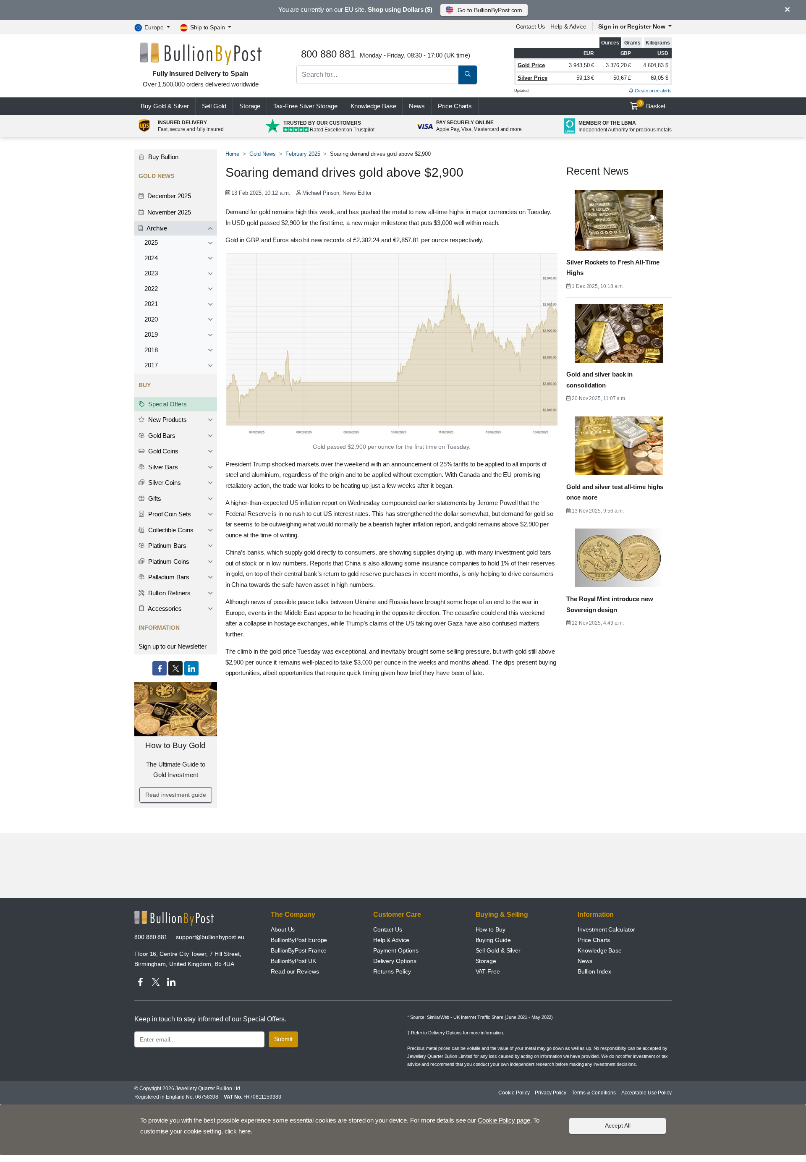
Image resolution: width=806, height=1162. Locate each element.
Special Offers (167, 404)
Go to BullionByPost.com (490, 10)
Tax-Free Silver (305, 106)
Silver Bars (162, 467)
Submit (283, 1039)
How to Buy (490, 929)
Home (232, 154)
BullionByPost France (299, 950)
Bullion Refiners (169, 593)
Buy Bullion (162, 156)
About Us (283, 929)
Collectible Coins (170, 530)
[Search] (467, 74)
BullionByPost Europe (299, 940)
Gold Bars (161, 435)
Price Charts (594, 940)
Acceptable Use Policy (646, 1093)
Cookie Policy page (504, 1120)
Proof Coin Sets (169, 514)
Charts (455, 106)
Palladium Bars (168, 577)
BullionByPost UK (293, 961)
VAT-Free (488, 971)
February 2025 (302, 154)
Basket (652, 105)
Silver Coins (164, 482)
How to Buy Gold (175, 745)
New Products (167, 419)
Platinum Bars (166, 545)
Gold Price (531, 65)
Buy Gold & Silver (165, 106)
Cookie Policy (513, 1093)
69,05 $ (659, 78)
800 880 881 (150, 937)
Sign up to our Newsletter (173, 646)
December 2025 (168, 195)
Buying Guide (493, 940)
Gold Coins (162, 451)
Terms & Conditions (594, 1093)
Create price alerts (652, 90)
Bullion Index (594, 971)
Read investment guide (175, 794)
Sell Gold (214, 106)
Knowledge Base (373, 106)
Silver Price (532, 78)
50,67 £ (622, 78)
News (417, 106)
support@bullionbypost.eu (210, 937)
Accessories (164, 608)
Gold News (262, 154)
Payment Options (396, 950)
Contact (530, 26)
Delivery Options (394, 961)
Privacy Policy (550, 1093)
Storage (249, 106)
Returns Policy (392, 971)
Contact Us (387, 929)
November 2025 (168, 212)
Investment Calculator (606, 929)
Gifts (154, 498)
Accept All (618, 1125)
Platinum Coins (168, 561)
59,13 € (585, 78)
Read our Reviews (295, 971)
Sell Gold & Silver (498, 950)
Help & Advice (568, 26)
